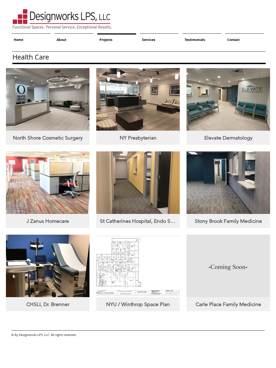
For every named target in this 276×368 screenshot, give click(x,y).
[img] (228, 273)
